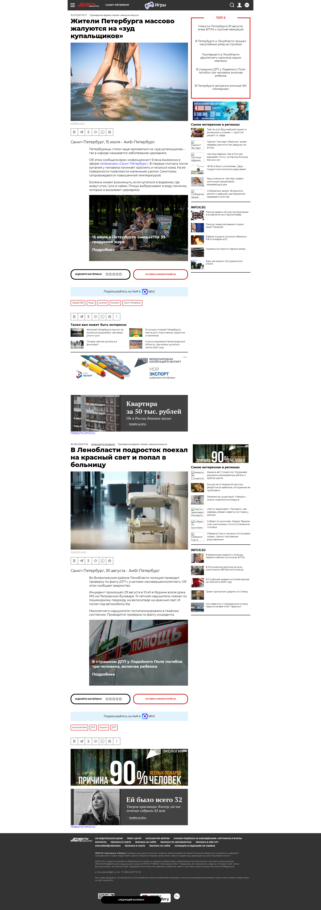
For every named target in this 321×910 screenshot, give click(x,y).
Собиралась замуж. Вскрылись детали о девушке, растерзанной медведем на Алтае (226, 193)
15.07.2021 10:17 (79, 15)
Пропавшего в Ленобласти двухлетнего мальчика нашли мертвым (220, 58)
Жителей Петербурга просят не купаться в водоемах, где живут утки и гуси (105, 332)
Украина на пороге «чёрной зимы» (226, 249)
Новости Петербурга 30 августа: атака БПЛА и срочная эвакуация (221, 28)
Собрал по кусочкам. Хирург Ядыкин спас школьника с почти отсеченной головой (228, 524)
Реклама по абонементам (176, 842)
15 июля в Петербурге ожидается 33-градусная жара (129, 239)
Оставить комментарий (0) (160, 274)
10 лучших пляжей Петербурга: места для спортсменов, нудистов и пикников (165, 332)
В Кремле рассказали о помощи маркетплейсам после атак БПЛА (225, 556)
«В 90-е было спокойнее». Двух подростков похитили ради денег (226, 168)
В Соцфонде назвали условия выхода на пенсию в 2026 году (227, 580)
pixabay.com (78, 123)
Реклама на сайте (145, 842)
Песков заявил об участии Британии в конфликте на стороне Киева (227, 213)
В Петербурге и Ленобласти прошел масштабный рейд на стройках (220, 43)
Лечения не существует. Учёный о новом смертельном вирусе (226, 498)
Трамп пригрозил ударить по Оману (227, 591)
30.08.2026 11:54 (79, 444)
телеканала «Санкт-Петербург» (124, 163)
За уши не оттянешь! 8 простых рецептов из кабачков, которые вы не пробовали (228, 487)
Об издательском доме (109, 838)
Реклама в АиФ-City (207, 842)
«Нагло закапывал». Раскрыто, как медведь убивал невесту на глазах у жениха (228, 512)
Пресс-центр (134, 838)
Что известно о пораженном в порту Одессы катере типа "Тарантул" (227, 605)
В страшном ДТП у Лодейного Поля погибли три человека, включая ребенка (220, 72)
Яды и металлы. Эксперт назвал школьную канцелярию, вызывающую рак (225, 181)
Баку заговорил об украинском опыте (224, 262)
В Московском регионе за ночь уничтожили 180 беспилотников (224, 568)
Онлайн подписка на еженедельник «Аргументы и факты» (208, 838)
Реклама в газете (121, 842)
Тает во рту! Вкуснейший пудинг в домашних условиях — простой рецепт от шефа (227, 132)
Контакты (100, 842)
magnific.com (78, 552)
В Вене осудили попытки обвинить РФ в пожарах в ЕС (226, 238)
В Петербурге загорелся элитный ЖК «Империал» (221, 87)
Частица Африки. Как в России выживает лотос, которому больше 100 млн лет (227, 157)
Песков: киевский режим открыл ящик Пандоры (225, 225)
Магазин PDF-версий (157, 838)
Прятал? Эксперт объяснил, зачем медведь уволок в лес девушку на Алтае (227, 144)
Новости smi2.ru (83, 433)
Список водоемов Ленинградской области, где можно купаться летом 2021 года (165, 344)
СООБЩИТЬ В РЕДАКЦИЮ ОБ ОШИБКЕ (195, 846)
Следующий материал (131, 900)
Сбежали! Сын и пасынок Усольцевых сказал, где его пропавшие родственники (228, 536)
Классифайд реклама (108, 846)
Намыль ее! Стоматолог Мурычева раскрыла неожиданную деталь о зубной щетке (227, 475)
